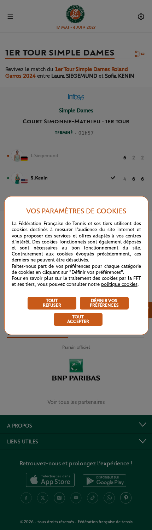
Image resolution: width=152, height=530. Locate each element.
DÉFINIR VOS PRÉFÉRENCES (104, 303)
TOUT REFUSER (52, 303)
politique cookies (119, 284)
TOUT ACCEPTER (78, 319)
